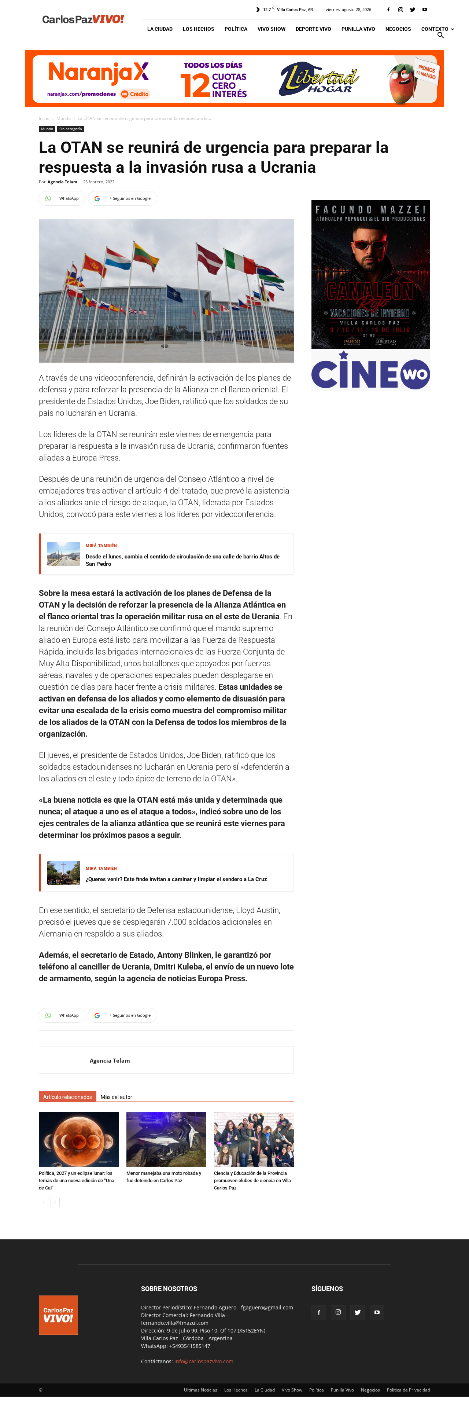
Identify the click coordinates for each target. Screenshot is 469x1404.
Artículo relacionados (67, 1097)
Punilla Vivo (358, 29)
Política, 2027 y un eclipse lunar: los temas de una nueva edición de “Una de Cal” (76, 1180)
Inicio (44, 118)
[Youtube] (424, 9)
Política (236, 29)
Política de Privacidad (408, 1390)
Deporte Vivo (313, 29)
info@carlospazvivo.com (203, 1361)
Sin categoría (70, 128)
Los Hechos (198, 29)
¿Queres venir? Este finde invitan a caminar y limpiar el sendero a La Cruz (176, 879)
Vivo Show (271, 29)
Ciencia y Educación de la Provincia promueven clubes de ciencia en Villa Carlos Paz (252, 1180)
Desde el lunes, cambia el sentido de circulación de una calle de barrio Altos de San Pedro (183, 560)
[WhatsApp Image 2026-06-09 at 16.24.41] (370, 346)
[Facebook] (388, 9)
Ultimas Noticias (200, 1390)
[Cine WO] (370, 387)
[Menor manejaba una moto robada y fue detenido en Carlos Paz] (166, 1139)
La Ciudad (160, 29)
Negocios (398, 29)
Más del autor (116, 1097)
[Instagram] (400, 9)
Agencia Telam (62, 181)
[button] (440, 36)
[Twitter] (412, 9)
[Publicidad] (234, 78)
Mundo (63, 118)
